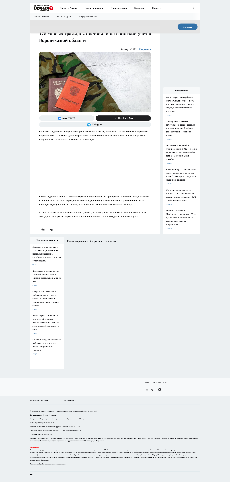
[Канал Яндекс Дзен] (123, 118)
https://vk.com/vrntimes (160, 455)
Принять (187, 27)
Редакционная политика (39, 400)
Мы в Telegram (64, 16)
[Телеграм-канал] (95, 124)
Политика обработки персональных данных (47, 464)
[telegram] (52, 230)
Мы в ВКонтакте (41, 16)
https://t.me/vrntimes (143, 455)
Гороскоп (139, 8)
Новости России (68, 8)
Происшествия (119, 8)
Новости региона (94, 8)
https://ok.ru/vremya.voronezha (181, 455)
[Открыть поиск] (193, 8)
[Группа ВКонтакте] (66, 118)
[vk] (43, 230)
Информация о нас (88, 16)
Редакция (145, 49)
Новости (156, 8)
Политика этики (69, 400)
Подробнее (100, 441)
